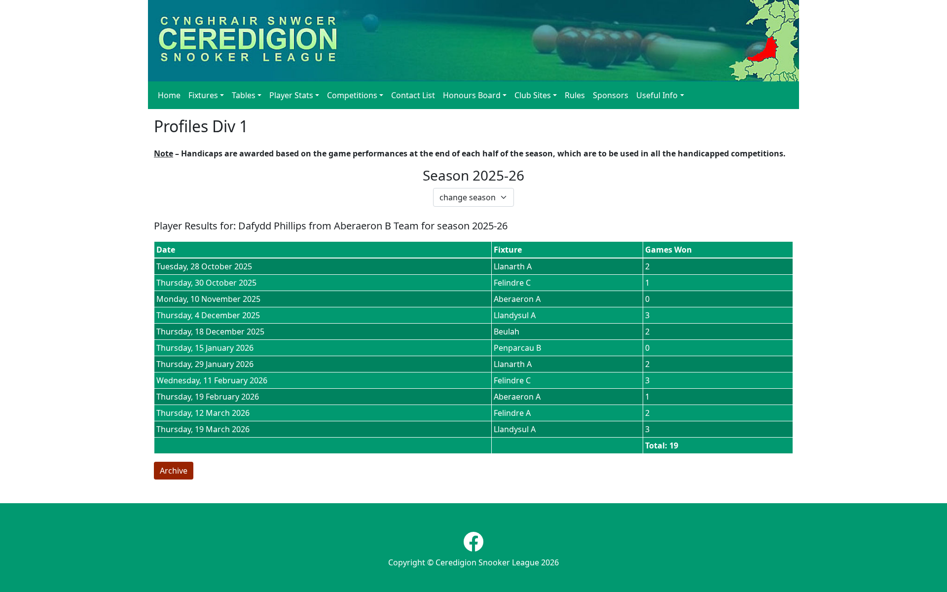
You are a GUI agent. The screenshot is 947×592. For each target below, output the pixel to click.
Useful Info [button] (657, 95)
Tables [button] (243, 95)
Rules (575, 95)
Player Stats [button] (291, 95)
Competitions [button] (352, 95)
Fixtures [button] (203, 95)
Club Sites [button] (532, 95)
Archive (173, 470)
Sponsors (610, 95)
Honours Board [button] (472, 95)
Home (169, 95)
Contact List (413, 95)
